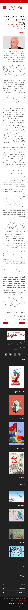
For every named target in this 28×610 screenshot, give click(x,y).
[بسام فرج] (16, 496)
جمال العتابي (20, 448)
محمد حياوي (20, 478)
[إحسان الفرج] (16, 551)
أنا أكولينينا (20, 419)
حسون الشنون (19, 525)
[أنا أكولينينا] (16, 405)
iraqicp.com (21, 601)
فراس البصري (19, 391)
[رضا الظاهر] (24, 23)
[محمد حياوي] (16, 463)
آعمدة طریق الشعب (13, 24)
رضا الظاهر (21, 32)
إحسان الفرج (20, 560)
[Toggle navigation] (4, 7)
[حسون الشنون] (16, 515)
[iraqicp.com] (15, 7)
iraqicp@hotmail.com (19, 349)
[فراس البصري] (16, 377)
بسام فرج (21, 505)
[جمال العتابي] (16, 434)
